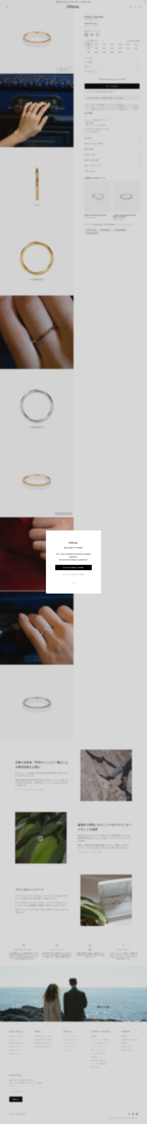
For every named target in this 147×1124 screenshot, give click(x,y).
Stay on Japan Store (73, 574)
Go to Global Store (73, 568)
